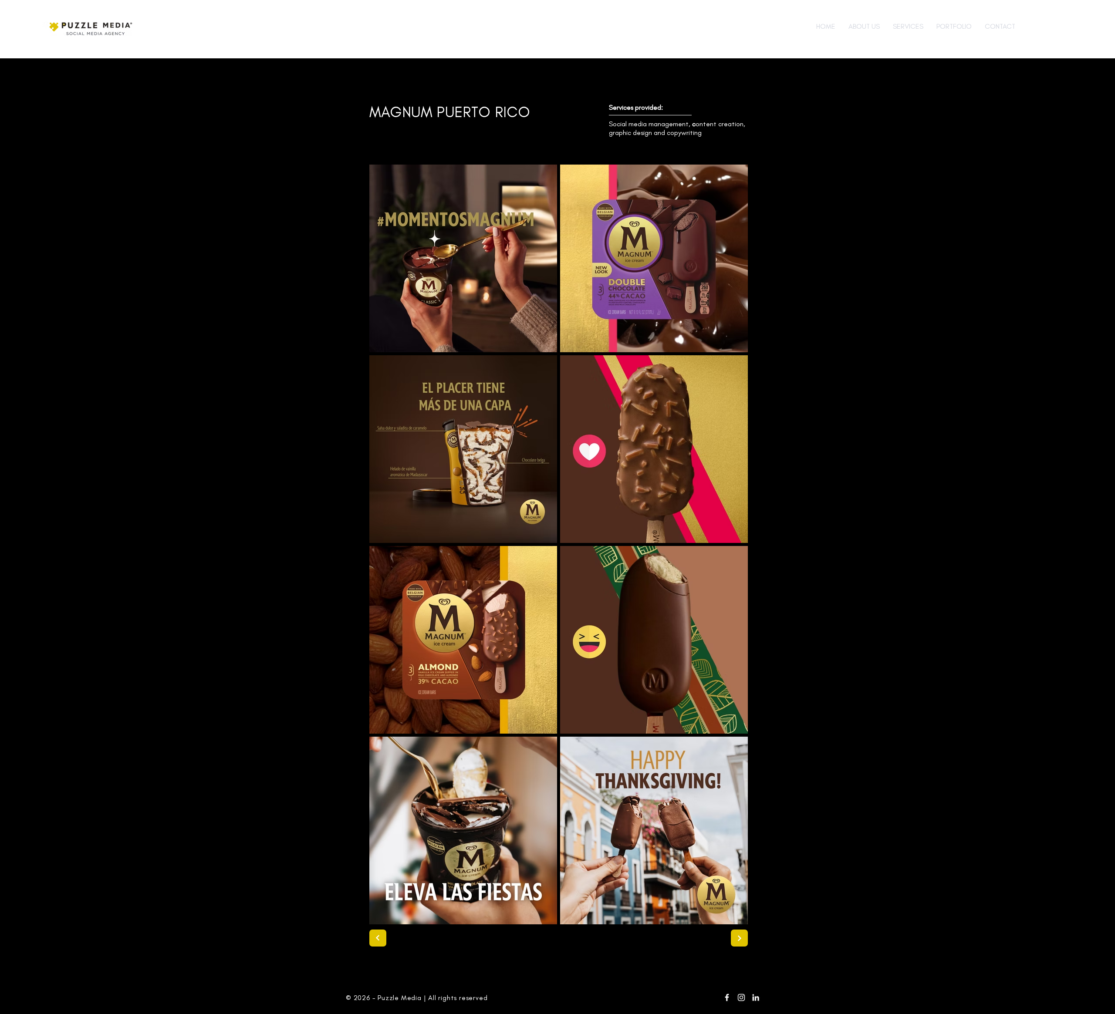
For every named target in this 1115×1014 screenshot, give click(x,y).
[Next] (377, 938)
